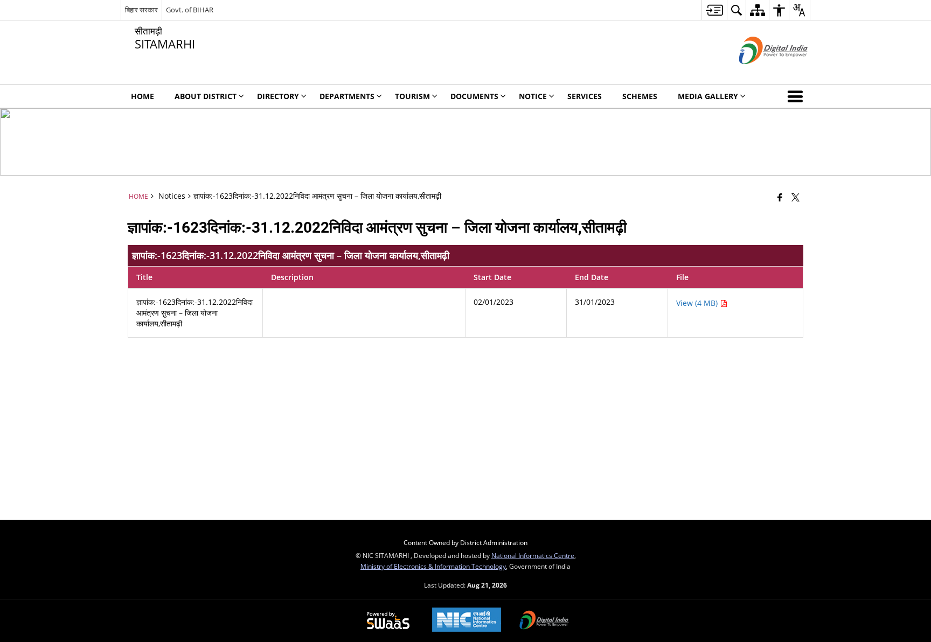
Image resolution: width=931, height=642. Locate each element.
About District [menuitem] (206, 96)
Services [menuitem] (584, 96)
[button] (797, 96)
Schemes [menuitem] (639, 96)
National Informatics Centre (532, 555)
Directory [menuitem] (278, 96)
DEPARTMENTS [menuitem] (346, 96)
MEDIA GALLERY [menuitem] (708, 96)
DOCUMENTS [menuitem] (474, 96)
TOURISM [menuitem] (412, 96)
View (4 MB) (698, 303)
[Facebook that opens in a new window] (780, 197)
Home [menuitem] (142, 96)
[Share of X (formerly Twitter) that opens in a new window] (795, 197)
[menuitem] (714, 10)
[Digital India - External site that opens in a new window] (760, 73)
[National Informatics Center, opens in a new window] (466, 620)
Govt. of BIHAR (189, 10)
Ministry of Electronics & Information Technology (433, 566)
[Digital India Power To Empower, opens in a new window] (544, 621)
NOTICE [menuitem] (533, 96)
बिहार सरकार (141, 10)
